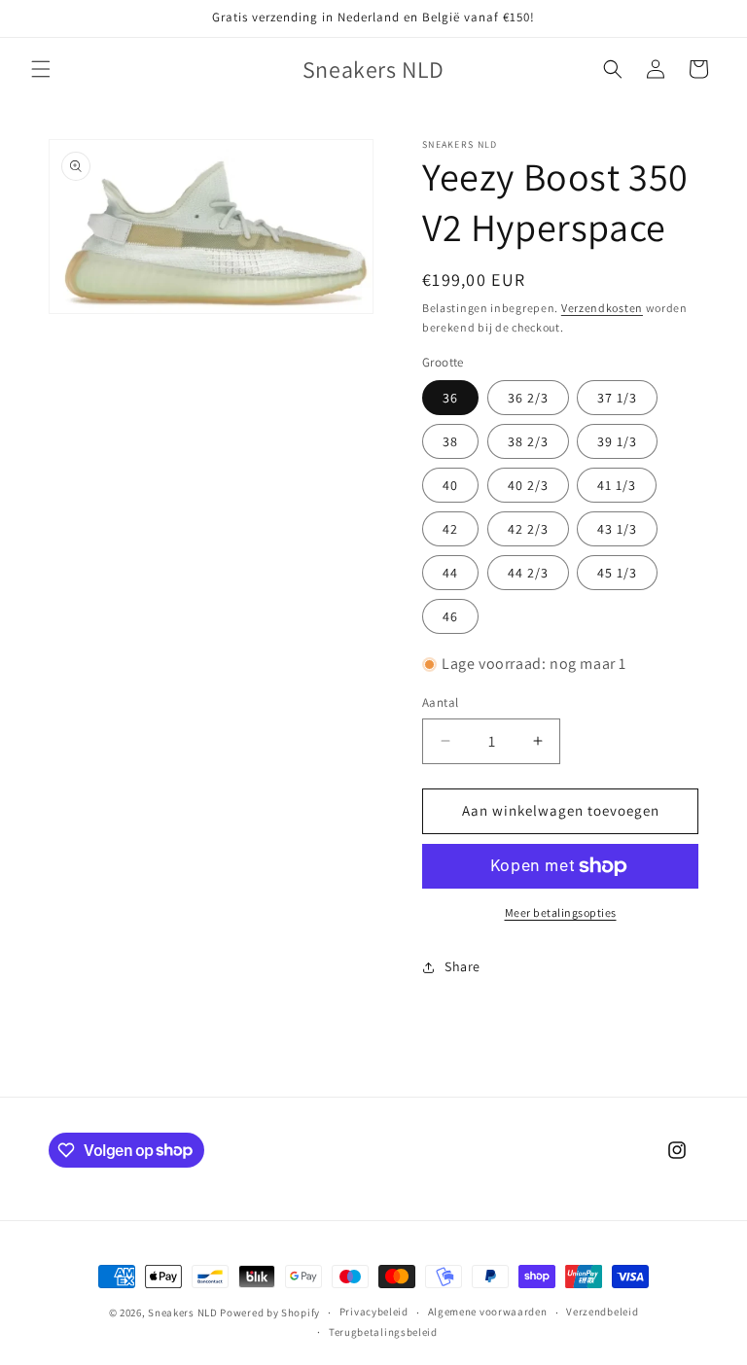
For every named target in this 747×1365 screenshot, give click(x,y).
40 (450, 485)
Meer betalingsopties (561, 912)
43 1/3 (617, 529)
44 (450, 572)
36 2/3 (528, 397)
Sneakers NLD (182, 1312)
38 (450, 441)
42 (450, 529)
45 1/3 (617, 572)
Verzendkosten (602, 307)
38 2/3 (528, 441)
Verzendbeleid (602, 1311)
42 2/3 (528, 529)
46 (450, 616)
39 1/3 (617, 441)
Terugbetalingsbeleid (383, 1332)
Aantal (440, 702)
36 (450, 397)
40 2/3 (528, 485)
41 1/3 (616, 485)
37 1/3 (617, 397)
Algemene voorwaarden (488, 1311)
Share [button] (462, 966)
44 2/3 (528, 572)
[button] (40, 69)
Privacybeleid (374, 1311)
